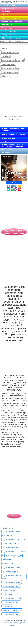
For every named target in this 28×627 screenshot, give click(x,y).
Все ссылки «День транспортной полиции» (14, 622)
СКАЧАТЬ (14, 182)
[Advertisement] (14, 97)
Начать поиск (14, 44)
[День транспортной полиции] (12, 189)
